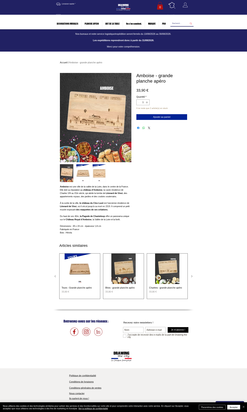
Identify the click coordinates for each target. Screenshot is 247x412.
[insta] (86, 332)
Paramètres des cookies (212, 407)
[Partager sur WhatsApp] (143, 128)
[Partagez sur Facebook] (138, 128)
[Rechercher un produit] (191, 23)
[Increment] (147, 102)
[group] (123, 276)
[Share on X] (149, 128)
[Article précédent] (55, 276)
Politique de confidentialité (82, 375)
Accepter (234, 407)
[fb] (74, 332)
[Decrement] (139, 102)
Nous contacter (76, 393)
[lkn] (98, 332)
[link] (160, 6)
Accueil (63, 62)
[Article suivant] (192, 276)
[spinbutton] (143, 102)
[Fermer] (243, 407)
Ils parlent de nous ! (79, 398)
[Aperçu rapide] (79, 269)
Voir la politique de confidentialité (93, 408)
